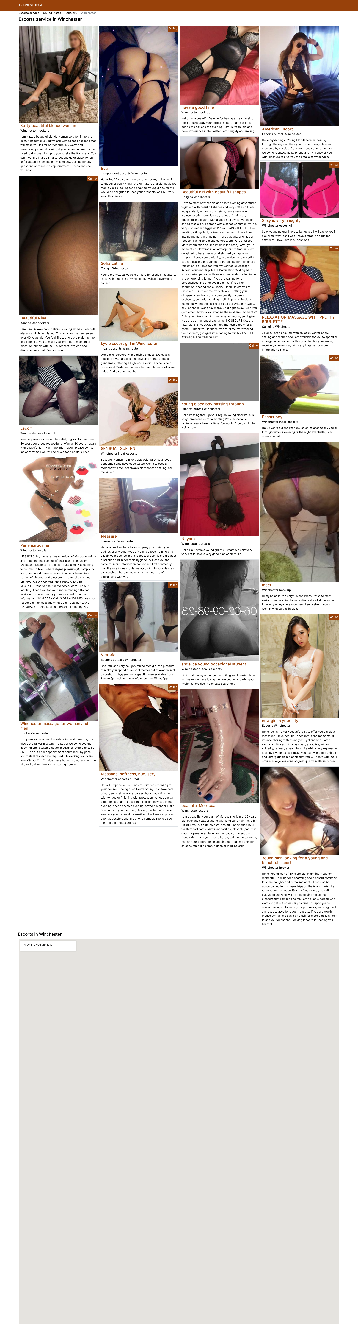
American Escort (277, 129)
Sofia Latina (112, 263)
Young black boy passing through (212, 404)
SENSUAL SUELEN (118, 448)
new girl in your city (280, 720)
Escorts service (29, 13)
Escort (26, 428)
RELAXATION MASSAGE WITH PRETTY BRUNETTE (298, 319)
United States (52, 13)
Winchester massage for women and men (54, 726)
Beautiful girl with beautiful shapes (213, 192)
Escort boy (272, 416)
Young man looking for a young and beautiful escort (295, 860)
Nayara (188, 538)
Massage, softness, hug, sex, (128, 774)
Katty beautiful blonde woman (48, 125)
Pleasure (109, 536)
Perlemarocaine (34, 545)
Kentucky (71, 13)
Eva (104, 168)
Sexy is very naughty (281, 220)
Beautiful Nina (33, 318)
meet (266, 585)
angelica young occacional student (213, 664)
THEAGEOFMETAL (31, 5)
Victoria (108, 654)
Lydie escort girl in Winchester (129, 343)
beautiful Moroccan (199, 805)
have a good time (197, 107)
